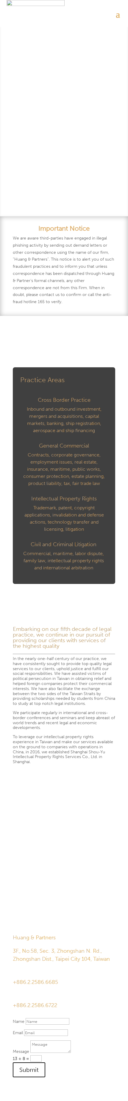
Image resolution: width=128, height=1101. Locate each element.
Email (18, 1032)
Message (21, 1051)
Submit (29, 1069)
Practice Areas (42, 380)
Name (18, 1021)
